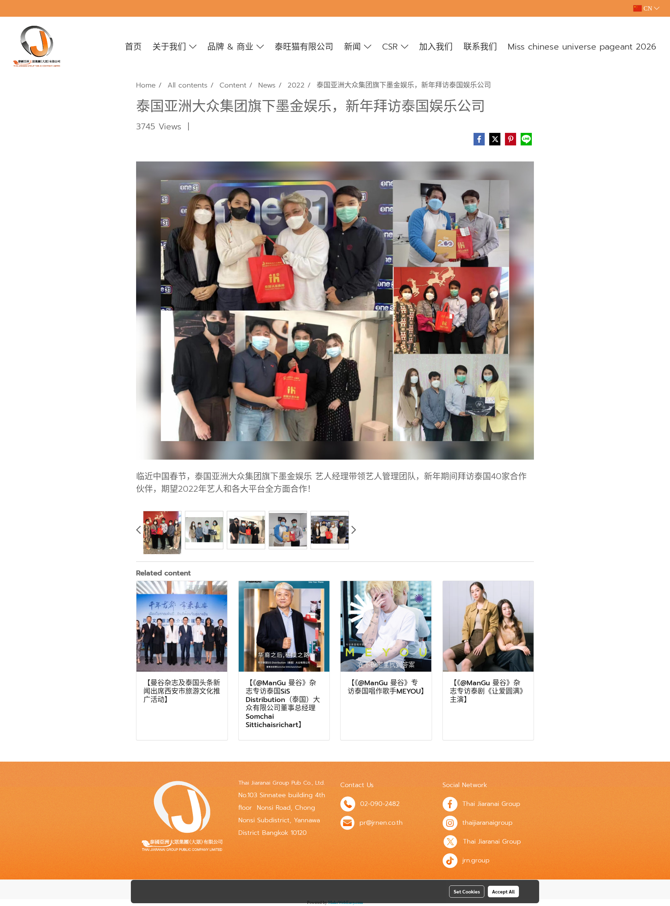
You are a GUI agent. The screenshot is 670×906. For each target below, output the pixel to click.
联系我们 (480, 46)
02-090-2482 (380, 804)
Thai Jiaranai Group (491, 804)
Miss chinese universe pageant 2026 (582, 46)
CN (648, 8)
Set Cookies (467, 891)
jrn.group (476, 860)
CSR (391, 46)
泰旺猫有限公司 (304, 46)
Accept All (503, 891)
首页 (133, 46)
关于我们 (170, 46)
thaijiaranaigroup (487, 823)
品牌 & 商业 (231, 46)
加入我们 (436, 46)
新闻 (354, 46)
